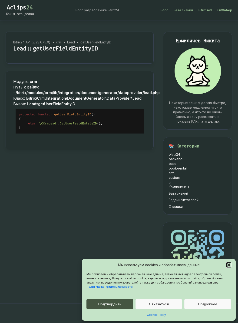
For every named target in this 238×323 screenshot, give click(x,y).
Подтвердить (109, 304)
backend (175, 159)
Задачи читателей (183, 200)
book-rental (178, 168)
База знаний (183, 10)
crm (171, 173)
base (172, 164)
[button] (228, 265)
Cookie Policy (156, 314)
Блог (164, 10)
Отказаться (159, 304)
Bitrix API (205, 10)
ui (170, 182)
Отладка (176, 206)
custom (174, 177)
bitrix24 (174, 154)
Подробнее (207, 304)
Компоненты (179, 187)
